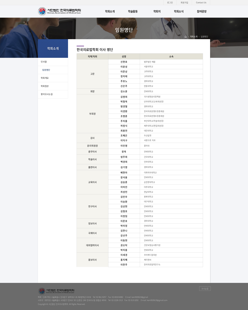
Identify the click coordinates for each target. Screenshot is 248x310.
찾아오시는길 (47, 94)
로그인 (170, 2)
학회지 (157, 11)
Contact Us (201, 2)
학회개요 (45, 77)
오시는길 (205, 288)
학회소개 (110, 11)
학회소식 (179, 11)
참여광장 (202, 11)
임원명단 (46, 69)
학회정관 (45, 86)
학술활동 (133, 11)
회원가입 (184, 2)
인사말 (44, 61)
